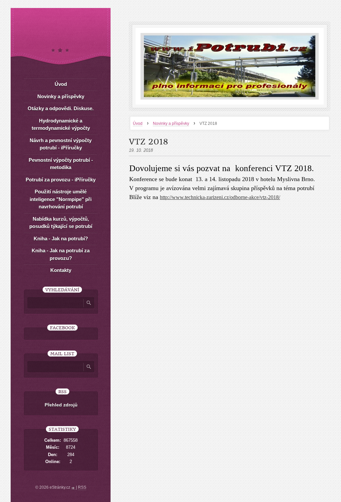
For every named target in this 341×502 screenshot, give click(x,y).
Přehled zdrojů (61, 404)
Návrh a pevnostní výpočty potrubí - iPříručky (61, 144)
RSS (82, 487)
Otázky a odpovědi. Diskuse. (61, 108)
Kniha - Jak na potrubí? (61, 238)
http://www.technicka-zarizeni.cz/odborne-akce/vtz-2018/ (220, 197)
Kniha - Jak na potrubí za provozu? (61, 254)
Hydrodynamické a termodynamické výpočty (61, 124)
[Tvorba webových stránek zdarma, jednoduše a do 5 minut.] (73, 488)
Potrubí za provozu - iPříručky (61, 179)
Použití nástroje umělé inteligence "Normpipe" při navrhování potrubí (61, 199)
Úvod (138, 123)
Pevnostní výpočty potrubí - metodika (61, 163)
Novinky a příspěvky (171, 123)
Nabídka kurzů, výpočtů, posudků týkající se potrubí (60, 222)
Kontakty (60, 270)
